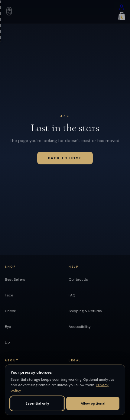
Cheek (10, 311)
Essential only (37, 403)
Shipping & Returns (85, 311)
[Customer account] (121, 8)
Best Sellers (15, 279)
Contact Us (78, 279)
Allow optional (93, 403)
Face (9, 295)
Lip (7, 342)
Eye (8, 326)
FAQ (72, 295)
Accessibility (80, 326)
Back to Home (65, 158)
